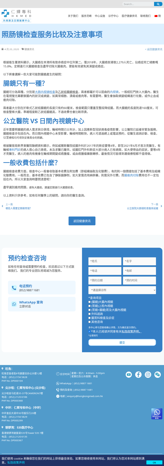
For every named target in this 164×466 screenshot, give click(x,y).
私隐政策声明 (16, 462)
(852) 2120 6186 (18, 396)
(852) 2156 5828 (18, 377)
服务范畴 (86, 16)
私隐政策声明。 (132, 331)
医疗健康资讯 (129, 16)
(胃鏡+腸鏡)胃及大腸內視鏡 (108, 310)
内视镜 (114, 92)
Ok (154, 462)
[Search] (158, 4)
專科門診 (14, 149)
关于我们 (73, 16)
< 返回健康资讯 (153, 49)
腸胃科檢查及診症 (102, 318)
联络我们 (145, 16)
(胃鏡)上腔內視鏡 (102, 306)
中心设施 (100, 16)
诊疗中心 (113, 16)
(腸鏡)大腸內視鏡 (102, 302)
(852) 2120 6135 (18, 436)
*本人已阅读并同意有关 (116, 331)
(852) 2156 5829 (18, 416)
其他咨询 (97, 322)
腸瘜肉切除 (131, 175)
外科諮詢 (97, 314)
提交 (122, 342)
